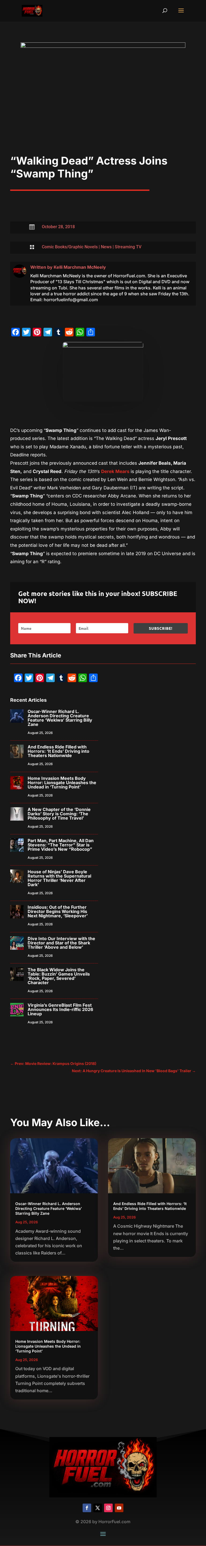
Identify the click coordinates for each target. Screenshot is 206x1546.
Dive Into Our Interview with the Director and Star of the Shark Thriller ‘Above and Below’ (61, 943)
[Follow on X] (97, 1508)
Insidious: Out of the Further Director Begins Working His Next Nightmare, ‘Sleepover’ (58, 911)
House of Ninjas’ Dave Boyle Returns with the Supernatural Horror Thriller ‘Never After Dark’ (59, 878)
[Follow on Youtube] (119, 1508)
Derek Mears (116, 471)
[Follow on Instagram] (108, 1508)
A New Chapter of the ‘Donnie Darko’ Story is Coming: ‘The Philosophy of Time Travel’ (59, 814)
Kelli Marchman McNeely (80, 267)
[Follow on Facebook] (87, 1508)
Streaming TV (128, 246)
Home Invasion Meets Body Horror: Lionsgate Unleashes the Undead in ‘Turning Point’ (62, 783)
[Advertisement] (103, 114)
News (106, 246)
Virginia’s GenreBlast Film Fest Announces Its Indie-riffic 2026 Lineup (60, 1009)
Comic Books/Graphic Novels (70, 246)
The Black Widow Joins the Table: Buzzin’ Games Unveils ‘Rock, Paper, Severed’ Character (59, 976)
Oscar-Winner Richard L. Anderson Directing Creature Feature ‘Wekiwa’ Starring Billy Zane (60, 718)
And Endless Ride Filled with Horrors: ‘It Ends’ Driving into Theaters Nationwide (58, 751)
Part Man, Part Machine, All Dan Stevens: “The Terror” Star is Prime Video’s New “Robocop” (61, 845)
